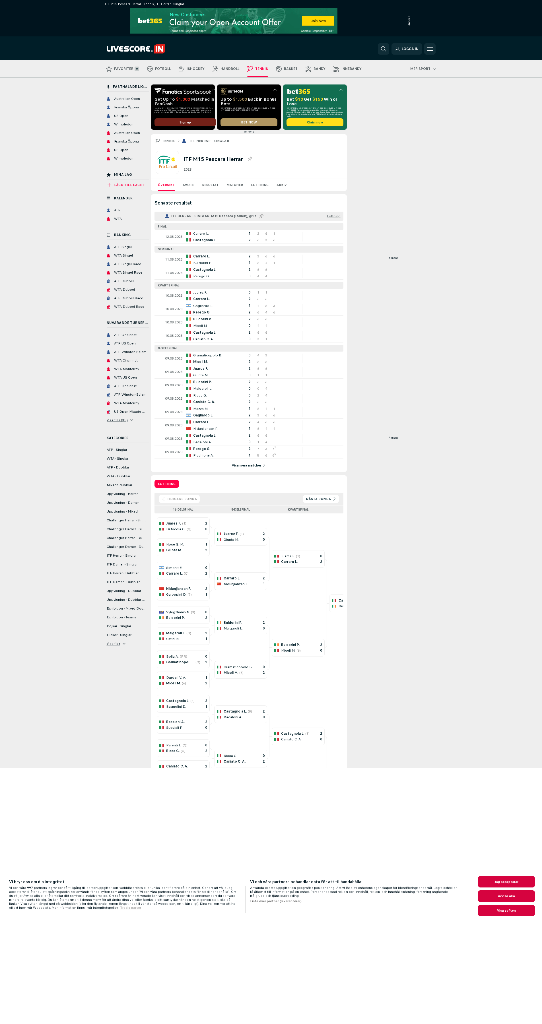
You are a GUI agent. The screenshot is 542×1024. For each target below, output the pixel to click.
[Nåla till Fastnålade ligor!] (249, 159)
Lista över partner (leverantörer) (276, 901)
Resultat (210, 185)
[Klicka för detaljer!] (248, 236)
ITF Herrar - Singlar (209, 141)
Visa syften (506, 910)
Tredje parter (130, 908)
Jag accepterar (506, 882)
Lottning (260, 185)
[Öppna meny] (430, 49)
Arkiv (282, 185)
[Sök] (383, 49)
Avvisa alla (506, 896)
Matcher (234, 185)
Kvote (188, 185)
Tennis (168, 141)
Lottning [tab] (167, 484)
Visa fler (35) (117, 420)
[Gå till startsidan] (146, 48)
